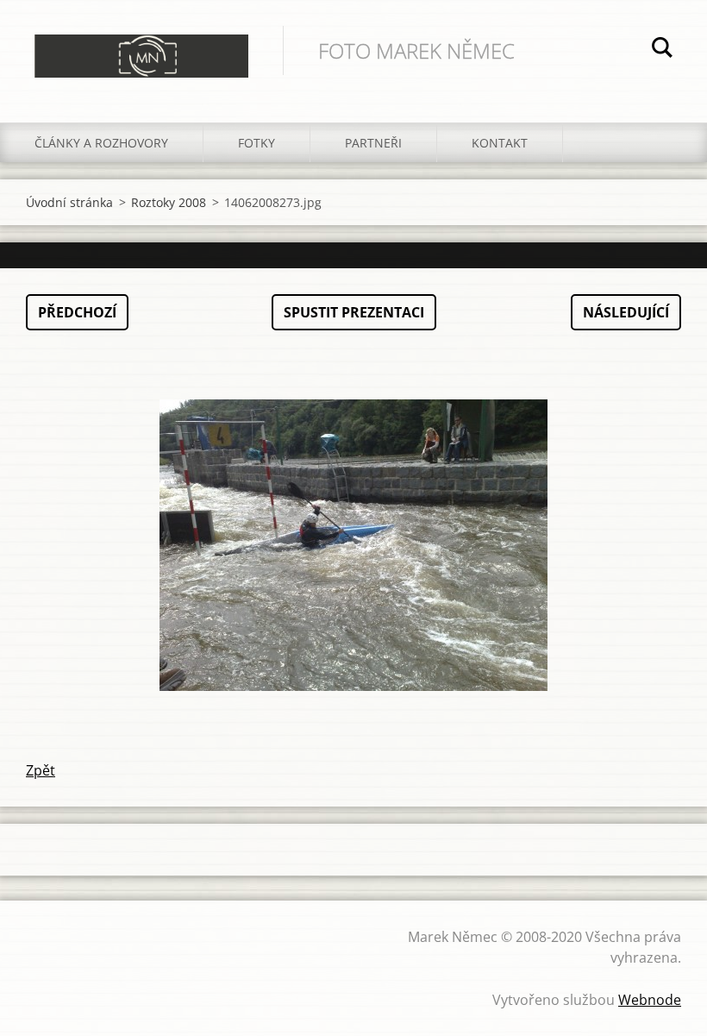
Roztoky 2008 (168, 202)
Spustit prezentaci (354, 312)
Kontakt (500, 143)
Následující (626, 312)
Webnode (649, 999)
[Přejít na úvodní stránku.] (141, 44)
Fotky (256, 143)
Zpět (40, 770)
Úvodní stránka (69, 202)
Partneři (373, 143)
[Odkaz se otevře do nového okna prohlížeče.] (353, 545)
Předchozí (77, 312)
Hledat (662, 50)
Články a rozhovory (101, 143)
